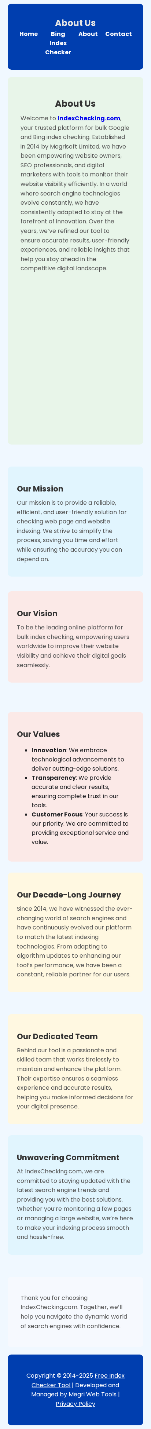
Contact (118, 34)
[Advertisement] (75, 352)
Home (28, 34)
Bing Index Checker (58, 43)
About (88, 34)
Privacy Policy (75, 1404)
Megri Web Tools (93, 1394)
